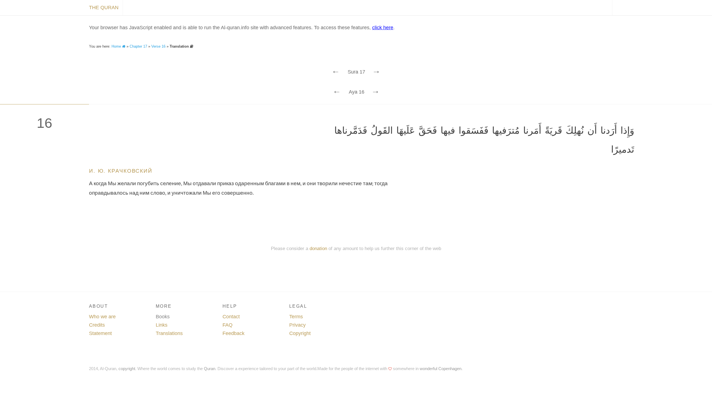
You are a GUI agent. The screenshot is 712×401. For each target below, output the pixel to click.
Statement (100, 333)
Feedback (233, 333)
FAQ (227, 325)
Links (161, 325)
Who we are (102, 316)
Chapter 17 (138, 46)
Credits (97, 325)
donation (318, 248)
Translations (169, 333)
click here (382, 27)
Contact (231, 316)
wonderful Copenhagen (440, 368)
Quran (209, 368)
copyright (126, 368)
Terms (296, 316)
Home (117, 46)
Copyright (300, 333)
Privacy (297, 325)
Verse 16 (158, 46)
